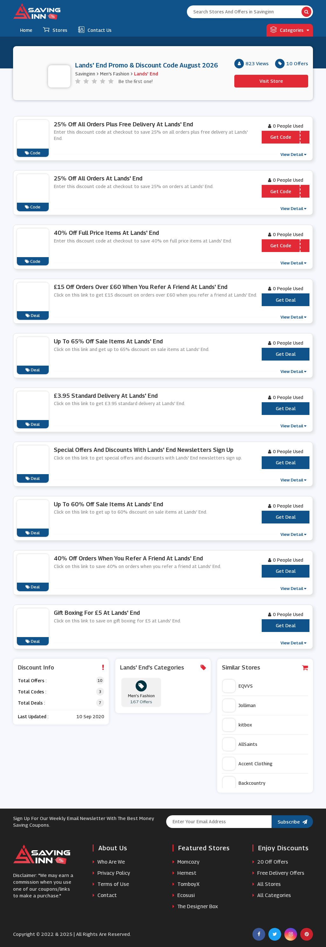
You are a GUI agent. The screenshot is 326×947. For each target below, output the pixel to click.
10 (100, 680)
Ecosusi (185, 895)
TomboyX (188, 884)
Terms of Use (112, 884)
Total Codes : (32, 691)
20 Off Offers (272, 862)
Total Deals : (31, 702)
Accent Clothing (255, 763)
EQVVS (245, 686)
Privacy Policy (113, 873)
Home (26, 30)
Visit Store (271, 81)
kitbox (245, 724)
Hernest (186, 873)
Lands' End (146, 73)
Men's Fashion (114, 73)
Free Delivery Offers (280, 873)
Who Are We (110, 862)
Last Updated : (33, 716)
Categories (291, 30)
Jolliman (247, 705)
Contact (106, 895)
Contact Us (99, 30)
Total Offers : (32, 680)
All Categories (273, 895)
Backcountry (251, 783)
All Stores (268, 884)
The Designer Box (197, 906)
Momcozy (188, 862)
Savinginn (85, 73)
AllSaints (247, 744)
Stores (60, 30)
